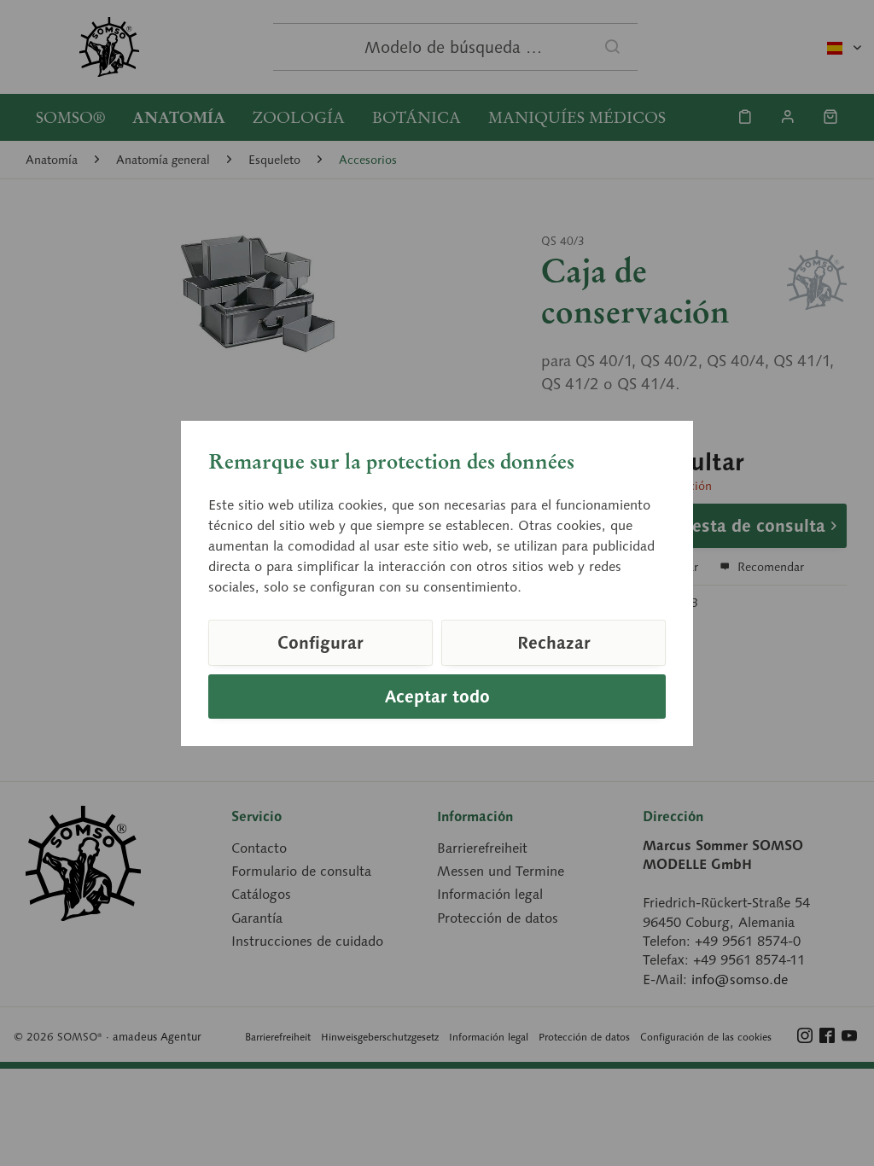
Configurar (320, 643)
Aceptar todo (437, 696)
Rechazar (554, 643)
